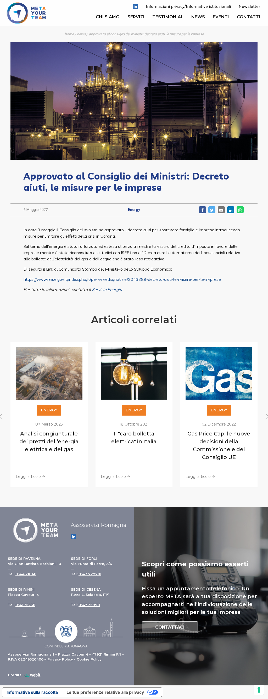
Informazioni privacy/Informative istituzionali (188, 6)
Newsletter (249, 6)
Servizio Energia (107, 289)
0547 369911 (89, 605)
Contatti (248, 16)
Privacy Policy (60, 659)
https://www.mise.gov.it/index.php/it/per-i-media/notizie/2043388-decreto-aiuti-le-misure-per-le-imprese (122, 279)
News (198, 16)
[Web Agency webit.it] (31, 675)
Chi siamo (108, 16)
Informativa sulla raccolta (32, 692)
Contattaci (170, 627)
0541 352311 (25, 605)
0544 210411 (25, 574)
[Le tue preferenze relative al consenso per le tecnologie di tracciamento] (259, 690)
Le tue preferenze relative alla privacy (105, 692)
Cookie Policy (89, 659)
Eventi (221, 16)
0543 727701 (90, 574)
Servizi (135, 16)
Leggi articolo (28, 476)
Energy (134, 210)
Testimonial (167, 16)
